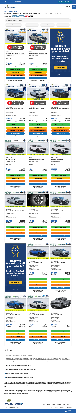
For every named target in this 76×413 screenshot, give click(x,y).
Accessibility (69, 407)
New (44, 404)
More (15, 66)
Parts (64, 404)
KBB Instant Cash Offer (15, 78)
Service (59, 404)
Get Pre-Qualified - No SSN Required (15, 75)
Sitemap (56, 407)
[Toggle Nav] (74, 7)
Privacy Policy (62, 407)
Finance (53, 404)
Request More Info (15, 72)
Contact (69, 404)
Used (48, 404)
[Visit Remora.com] (68, 411)
